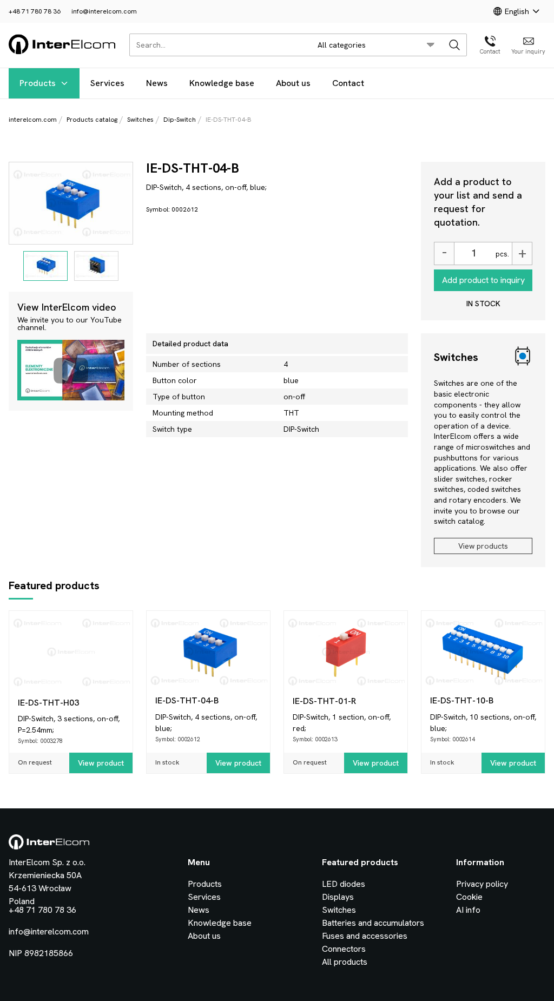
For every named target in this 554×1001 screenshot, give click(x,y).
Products (37, 83)
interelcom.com (33, 119)
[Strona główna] (62, 52)
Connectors (344, 948)
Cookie (469, 897)
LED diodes (343, 884)
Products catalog (92, 119)
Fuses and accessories (364, 935)
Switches (140, 119)
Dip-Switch (179, 119)
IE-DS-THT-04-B (187, 700)
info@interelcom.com (104, 11)
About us (293, 83)
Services (107, 83)
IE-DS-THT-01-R (324, 701)
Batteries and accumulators (373, 922)
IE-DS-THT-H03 (48, 702)
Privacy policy (482, 884)
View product (101, 763)
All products (344, 961)
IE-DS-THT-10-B (461, 700)
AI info (468, 910)
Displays (338, 897)
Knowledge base (221, 83)
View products (483, 546)
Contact (348, 83)
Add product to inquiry (483, 280)
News (157, 83)
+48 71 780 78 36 (35, 11)
